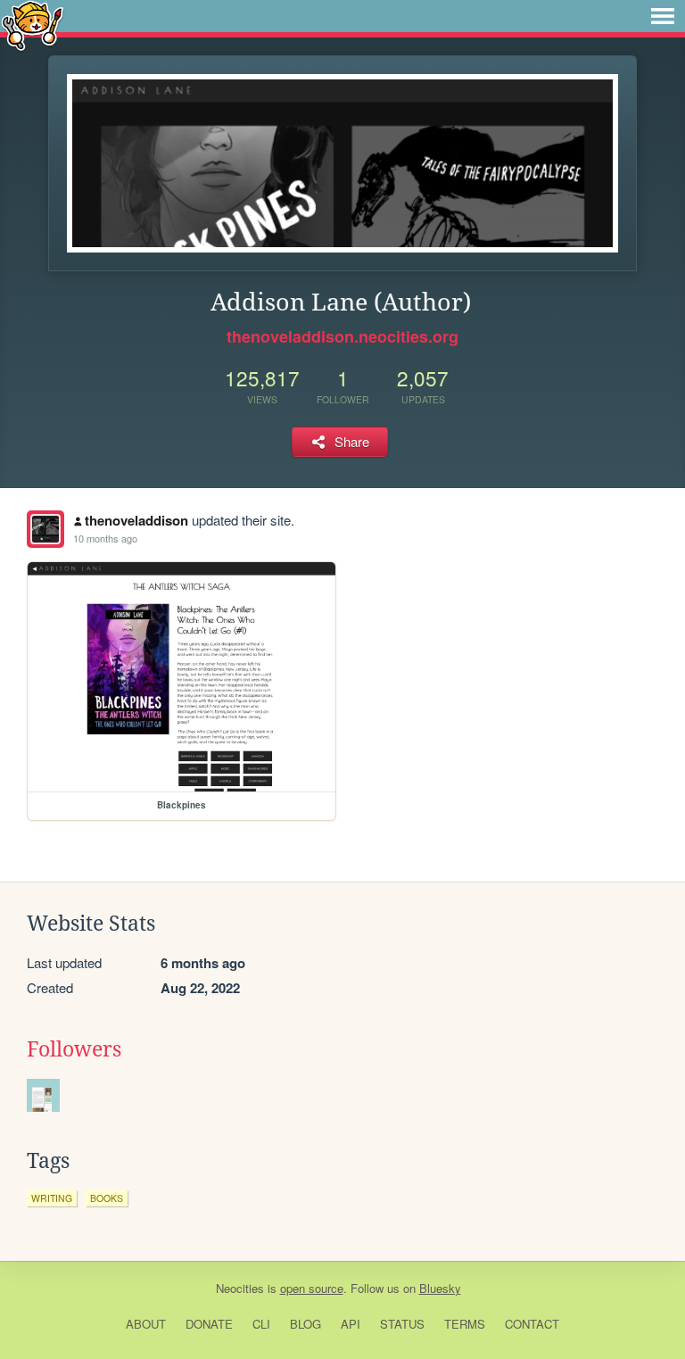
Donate (209, 1323)
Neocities (240, 1288)
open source (311, 1288)
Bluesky (440, 1288)
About (146, 1323)
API (350, 1323)
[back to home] (32, 24)
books (106, 1198)
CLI (261, 1323)
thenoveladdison (136, 520)
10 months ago (105, 538)
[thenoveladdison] (45, 529)
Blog (305, 1323)
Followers (74, 1049)
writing (51, 1198)
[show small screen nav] (662, 16)
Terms (464, 1323)
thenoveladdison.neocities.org (342, 336)
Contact (532, 1323)
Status (402, 1323)
